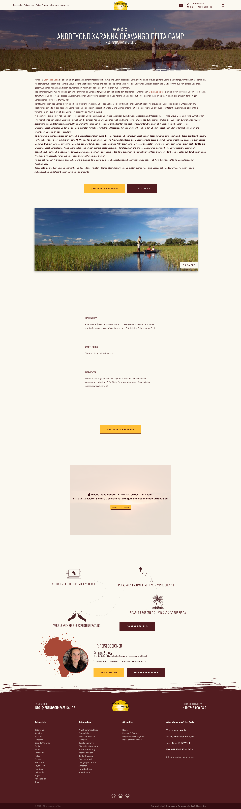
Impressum (171, 806)
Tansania (39, 740)
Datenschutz (184, 806)
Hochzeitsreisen (86, 753)
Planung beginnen (137, 626)
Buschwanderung (86, 749)
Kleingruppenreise (87, 762)
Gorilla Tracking (85, 756)
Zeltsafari (82, 766)
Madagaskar (40, 779)
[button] (120, 239)
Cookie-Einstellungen (120, 507)
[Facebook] (120, 796)
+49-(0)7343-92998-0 (107, 661)
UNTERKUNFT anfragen (104, 189)
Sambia (38, 749)
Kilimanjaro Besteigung (89, 746)
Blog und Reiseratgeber (133, 736)
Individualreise (85, 769)
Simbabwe (39, 753)
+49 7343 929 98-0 (194, 707)
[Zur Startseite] (120, 5)
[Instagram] (113, 796)
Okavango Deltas (156, 92)
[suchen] (223, 6)
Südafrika (39, 736)
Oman (37, 782)
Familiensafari (85, 759)
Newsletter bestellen (132, 740)
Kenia (37, 746)
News (125, 730)
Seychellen (40, 766)
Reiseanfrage (109, 672)
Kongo (38, 759)
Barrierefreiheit (158, 806)
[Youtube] (127, 796)
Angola (38, 775)
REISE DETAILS (142, 189)
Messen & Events (130, 733)
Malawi (38, 756)
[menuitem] (17, 5)
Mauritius (39, 769)
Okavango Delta (51, 80)
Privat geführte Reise (88, 730)
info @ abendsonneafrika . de (55, 707)
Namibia (38, 733)
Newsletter (201, 806)
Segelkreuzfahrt (86, 743)
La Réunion (40, 772)
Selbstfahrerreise (86, 736)
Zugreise (82, 740)
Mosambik (39, 762)
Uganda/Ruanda (42, 743)
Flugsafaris (83, 733)
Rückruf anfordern (146, 672)
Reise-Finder (42, 5)
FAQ (193, 806)
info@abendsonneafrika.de (133, 661)
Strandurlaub (84, 772)
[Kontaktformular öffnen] (181, 5)
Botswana (39, 730)
